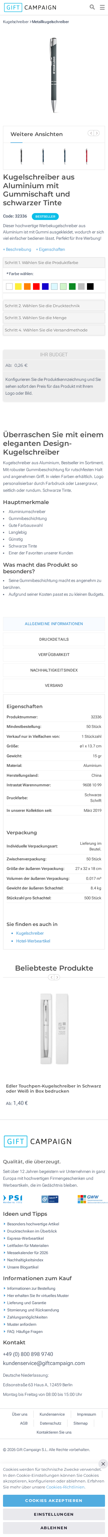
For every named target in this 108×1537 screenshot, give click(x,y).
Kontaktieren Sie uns (54, 1432)
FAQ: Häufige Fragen (25, 1331)
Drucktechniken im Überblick (32, 1231)
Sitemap (81, 1423)
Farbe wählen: (20, 273)
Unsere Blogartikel (22, 1267)
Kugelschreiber (16, 21)
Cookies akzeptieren (54, 1500)
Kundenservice (52, 1414)
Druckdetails (54, 639)
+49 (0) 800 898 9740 (28, 1354)
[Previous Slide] (91, 133)
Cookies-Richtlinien (65, 1487)
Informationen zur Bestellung (31, 1288)
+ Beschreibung (17, 249)
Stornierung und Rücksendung (33, 1309)
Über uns (19, 1414)
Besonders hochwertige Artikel (33, 1224)
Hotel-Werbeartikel (33, 941)
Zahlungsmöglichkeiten (27, 1317)
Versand (54, 685)
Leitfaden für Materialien (28, 1245)
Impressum (86, 1414)
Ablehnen (54, 1527)
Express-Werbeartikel (25, 1238)
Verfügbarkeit (54, 654)
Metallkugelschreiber (50, 21)
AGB (24, 1423)
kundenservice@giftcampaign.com (44, 1363)
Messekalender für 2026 (27, 1253)
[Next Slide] (97, 133)
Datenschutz (50, 1423)
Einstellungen (54, 1514)
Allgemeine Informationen (54, 624)
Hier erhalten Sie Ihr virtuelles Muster (38, 1295)
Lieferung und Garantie (26, 1302)
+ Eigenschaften (50, 249)
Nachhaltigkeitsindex (54, 670)
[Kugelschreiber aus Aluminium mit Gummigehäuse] (54, 74)
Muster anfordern (21, 1324)
